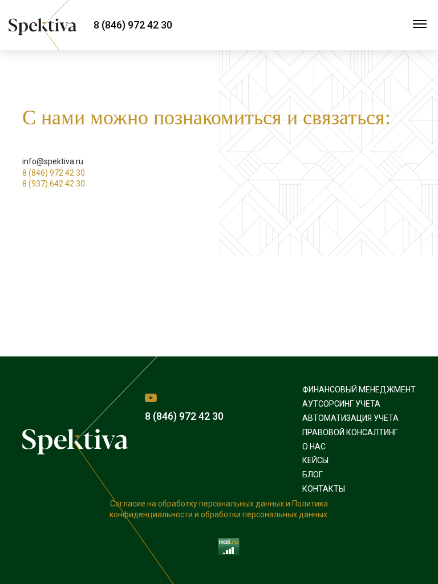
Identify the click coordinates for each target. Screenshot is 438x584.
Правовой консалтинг (350, 432)
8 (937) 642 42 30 (53, 183)
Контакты (323, 488)
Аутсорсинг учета (341, 403)
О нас (314, 446)
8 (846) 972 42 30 (133, 25)
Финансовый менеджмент (359, 389)
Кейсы (315, 460)
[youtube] (151, 398)
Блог (312, 474)
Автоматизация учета (350, 418)
